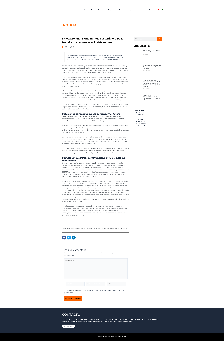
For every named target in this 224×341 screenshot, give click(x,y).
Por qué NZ (95, 10)
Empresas (111, 10)
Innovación (142, 115)
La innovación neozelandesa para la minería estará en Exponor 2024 (151, 97)
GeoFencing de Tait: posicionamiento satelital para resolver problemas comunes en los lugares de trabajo (152, 83)
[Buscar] (159, 39)
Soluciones (142, 124)
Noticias (143, 10)
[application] (115, 10)
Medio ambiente (143, 117)
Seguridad (141, 121)
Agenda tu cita (133, 10)
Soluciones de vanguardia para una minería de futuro (151, 51)
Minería (140, 119)
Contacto (152, 10)
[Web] (116, 284)
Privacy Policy (102, 336)
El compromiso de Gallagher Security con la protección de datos (152, 67)
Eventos (121, 10)
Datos (104, 10)
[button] (64, 238)
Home (86, 10)
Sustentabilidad (143, 126)
